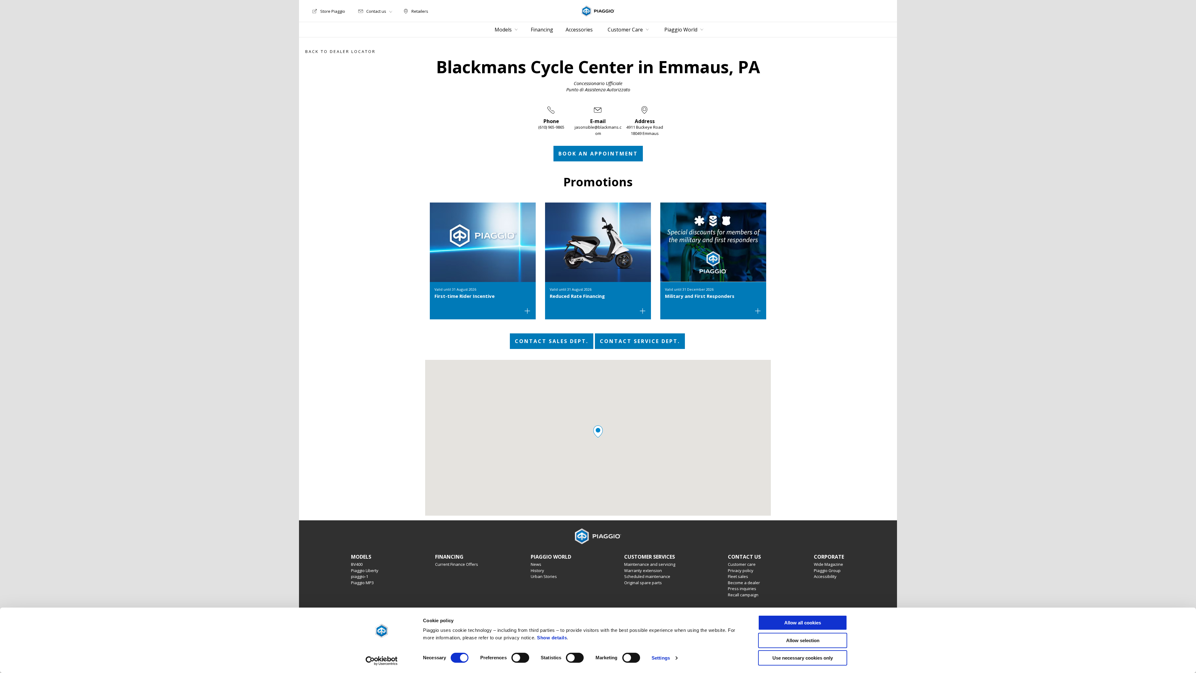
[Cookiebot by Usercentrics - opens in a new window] (381, 661)
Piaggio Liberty (364, 570)
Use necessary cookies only (802, 658)
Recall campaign (743, 595)
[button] (598, 431)
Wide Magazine (828, 564)
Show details (552, 637)
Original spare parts (643, 582)
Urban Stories (544, 576)
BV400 (357, 564)
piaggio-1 (359, 576)
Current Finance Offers (456, 564)
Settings (661, 658)
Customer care (742, 564)
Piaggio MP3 (362, 582)
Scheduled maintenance (647, 576)
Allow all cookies (802, 622)
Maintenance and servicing (649, 564)
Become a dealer (744, 582)
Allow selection (802, 640)
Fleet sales (738, 576)
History (537, 570)
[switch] (520, 658)
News (536, 564)
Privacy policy (740, 570)
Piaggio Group (827, 570)
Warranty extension (643, 570)
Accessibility (825, 576)
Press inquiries (742, 588)
